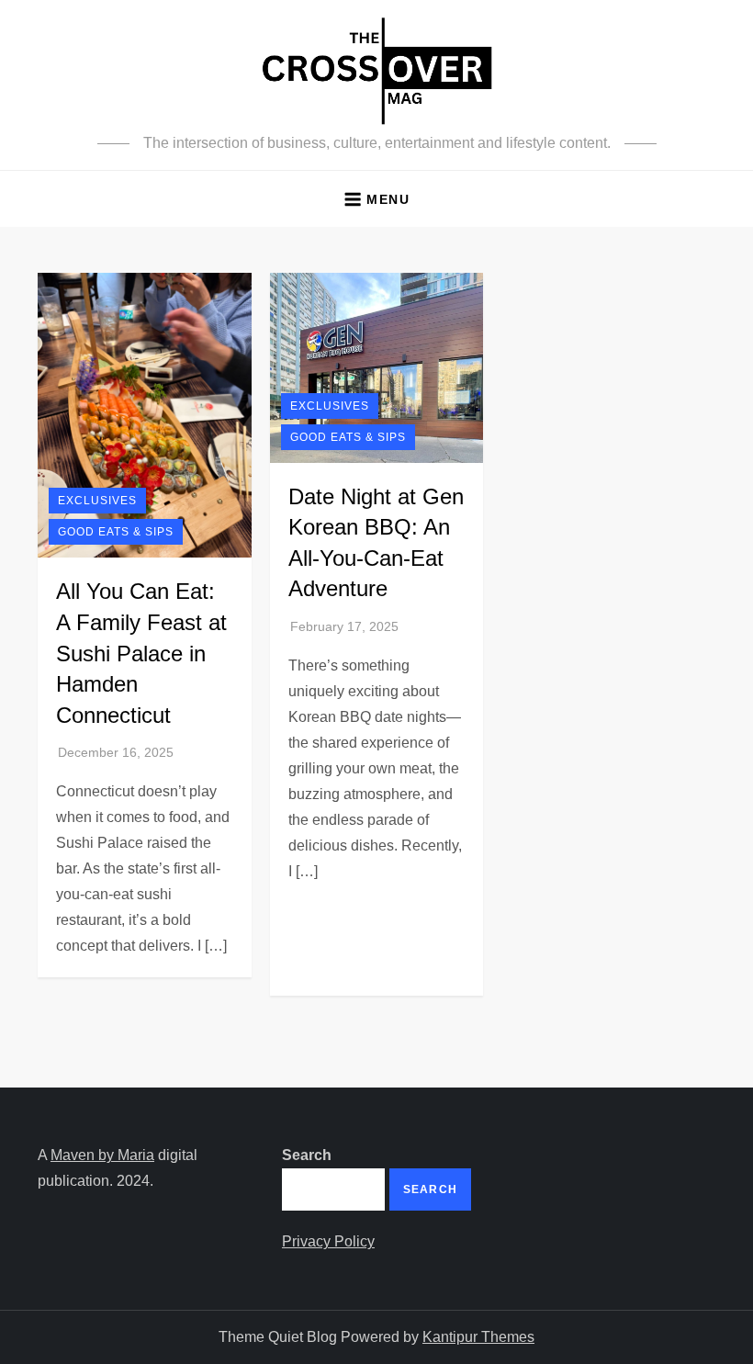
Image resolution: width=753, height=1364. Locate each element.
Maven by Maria (102, 1155)
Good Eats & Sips (116, 531)
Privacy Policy (328, 1241)
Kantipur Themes (478, 1337)
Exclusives (97, 500)
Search (307, 1155)
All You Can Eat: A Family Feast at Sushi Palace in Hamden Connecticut (141, 653)
